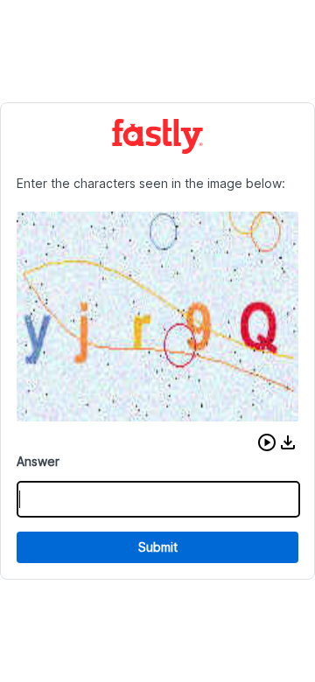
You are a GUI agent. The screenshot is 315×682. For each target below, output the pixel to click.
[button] (266, 442)
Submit (158, 546)
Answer (38, 461)
